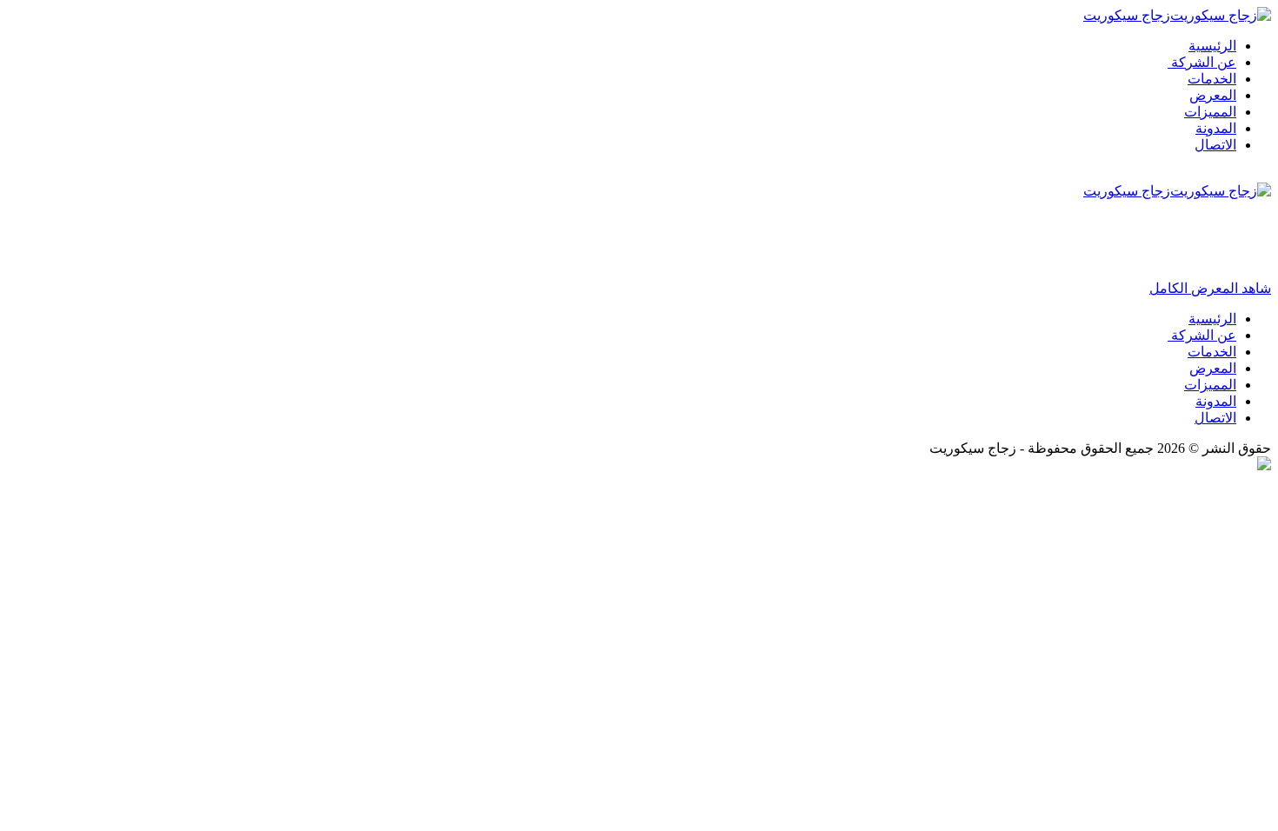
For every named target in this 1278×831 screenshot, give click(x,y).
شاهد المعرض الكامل (1210, 288)
